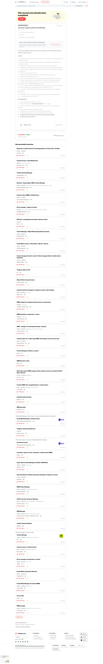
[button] (84, 634)
